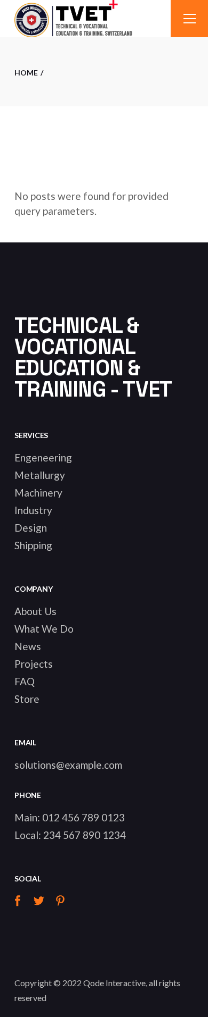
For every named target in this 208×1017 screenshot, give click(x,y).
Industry (33, 510)
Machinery (38, 492)
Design (30, 528)
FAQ (24, 681)
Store (26, 699)
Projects (33, 664)
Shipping (33, 545)
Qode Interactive (114, 983)
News (27, 646)
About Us (35, 611)
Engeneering (43, 457)
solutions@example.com (68, 765)
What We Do (44, 629)
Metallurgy (39, 475)
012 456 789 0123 (83, 817)
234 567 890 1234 (84, 835)
